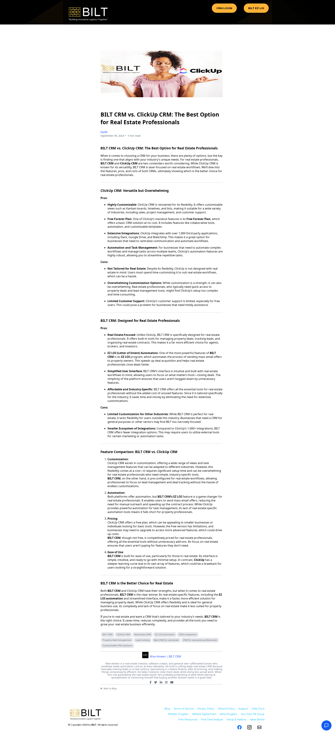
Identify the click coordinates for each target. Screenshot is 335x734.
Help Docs (258, 708)
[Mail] (259, 727)
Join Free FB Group (252, 714)
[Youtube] (171, 682)
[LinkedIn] (161, 682)
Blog (167, 708)
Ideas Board (257, 719)
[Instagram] (166, 682)
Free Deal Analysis (212, 719)
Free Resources (187, 719)
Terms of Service (184, 708)
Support (243, 708)
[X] (155, 682)
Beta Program (228, 714)
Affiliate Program (178, 714)
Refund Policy (226, 708)
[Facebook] (150, 682)
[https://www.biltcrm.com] (88, 13)
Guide (103, 131)
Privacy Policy (205, 708)
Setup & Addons (236, 719)
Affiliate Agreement (204, 714)
